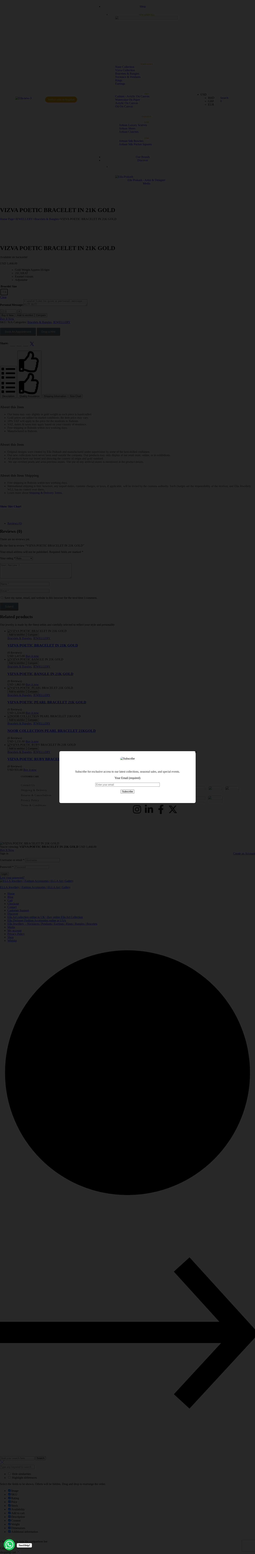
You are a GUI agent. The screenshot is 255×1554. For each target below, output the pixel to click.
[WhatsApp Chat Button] (9, 1544)
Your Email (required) (127, 778)
